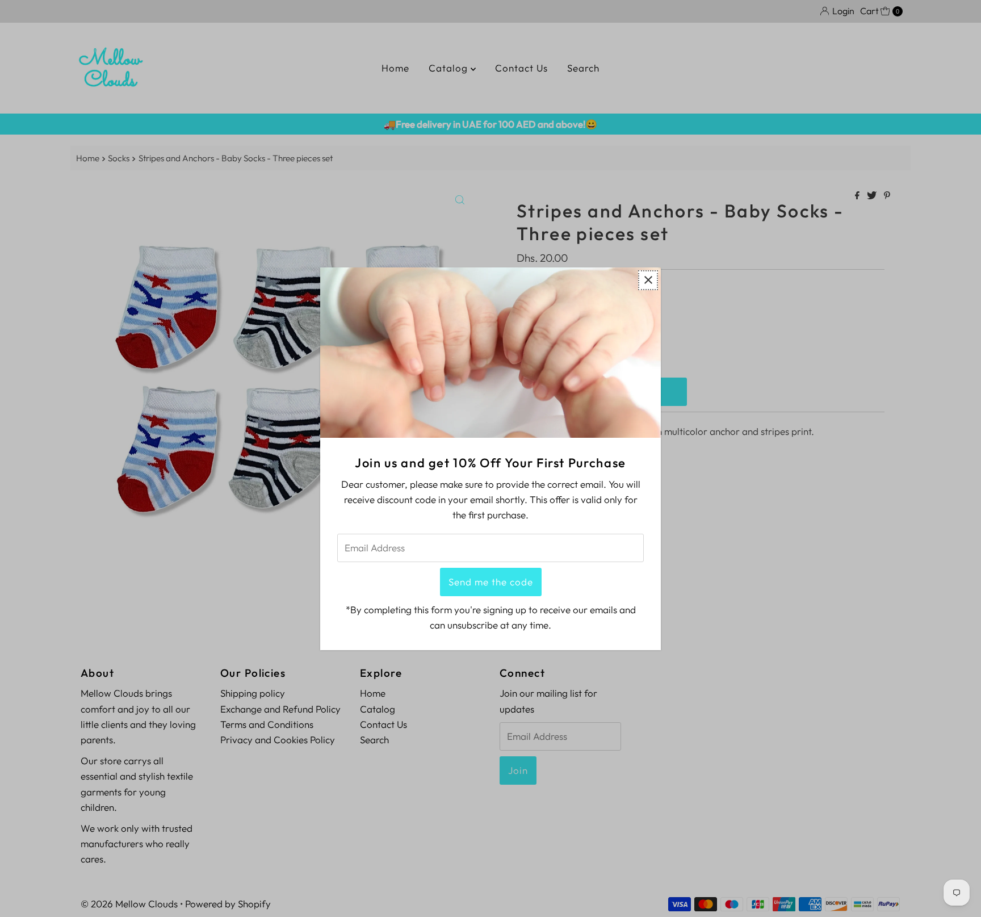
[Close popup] (648, 280)
